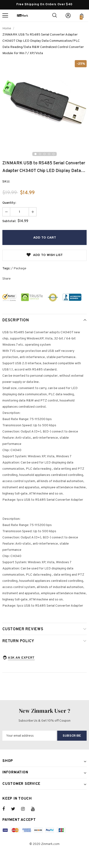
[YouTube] (35, 809)
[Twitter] (15, 809)
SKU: (6, 182)
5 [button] (53, 154)
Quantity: (9, 203)
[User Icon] (68, 15)
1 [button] (35, 154)
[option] (44, 102)
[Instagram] (25, 809)
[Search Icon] (54, 15)
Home (6, 28)
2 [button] (40, 154)
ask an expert (21, 658)
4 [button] (49, 154)
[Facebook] (6, 809)
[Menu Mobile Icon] (5, 15)
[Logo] (22, 15)
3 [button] (44, 154)
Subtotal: (9, 221)
